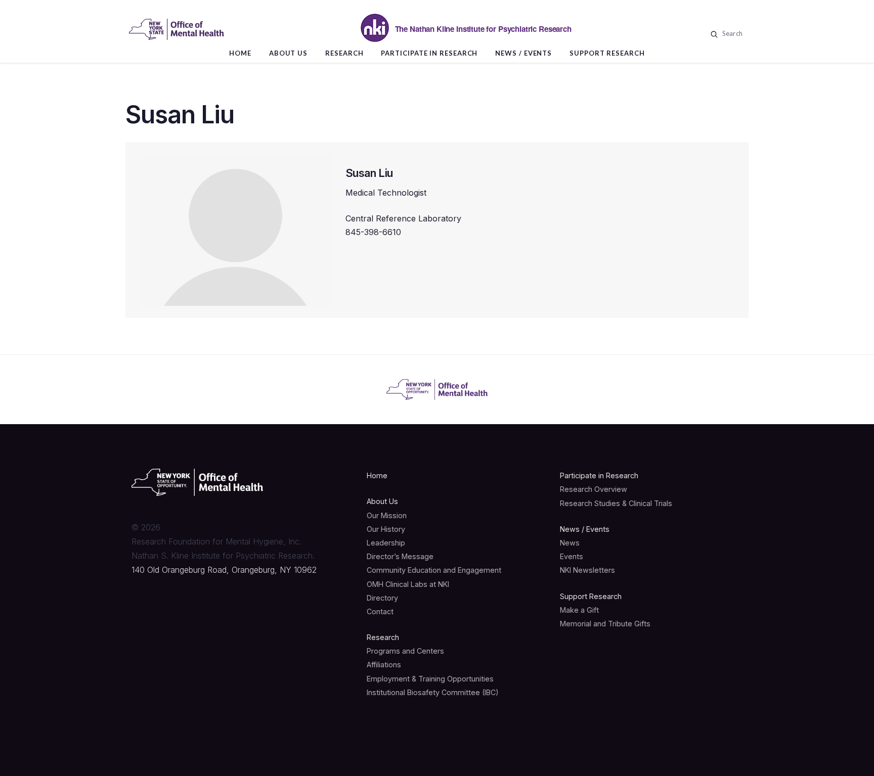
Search (731, 33)
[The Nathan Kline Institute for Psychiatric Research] (176, 29)
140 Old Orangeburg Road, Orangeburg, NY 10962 (224, 570)
